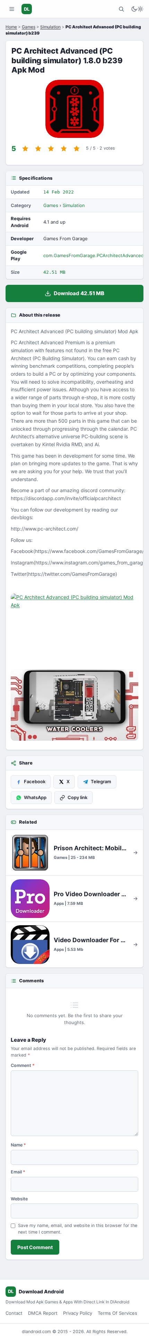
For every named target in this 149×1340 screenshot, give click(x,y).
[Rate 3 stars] (51, 148)
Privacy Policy (77, 1313)
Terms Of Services (117, 1313)
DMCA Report (43, 1313)
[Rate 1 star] (25, 148)
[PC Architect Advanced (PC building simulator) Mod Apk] (74, 629)
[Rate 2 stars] (38, 148)
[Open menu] (12, 9)
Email (18, 1171)
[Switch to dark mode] (137, 9)
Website (19, 1198)
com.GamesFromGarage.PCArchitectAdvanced (93, 255)
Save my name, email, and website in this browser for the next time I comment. (77, 1229)
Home (11, 26)
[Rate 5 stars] (76, 148)
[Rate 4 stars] (64, 148)
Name (18, 1144)
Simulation (50, 26)
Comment (23, 1065)
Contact (14, 1313)
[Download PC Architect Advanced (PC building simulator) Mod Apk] (74, 705)
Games (28, 26)
